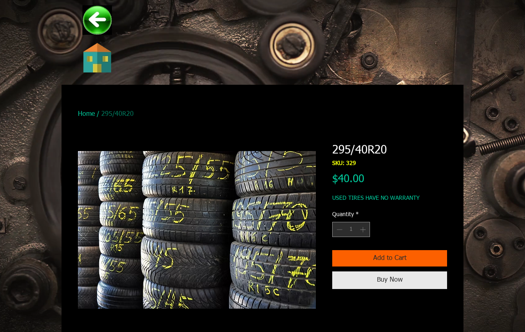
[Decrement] (338, 229)
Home (86, 114)
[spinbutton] (351, 229)
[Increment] (363, 229)
